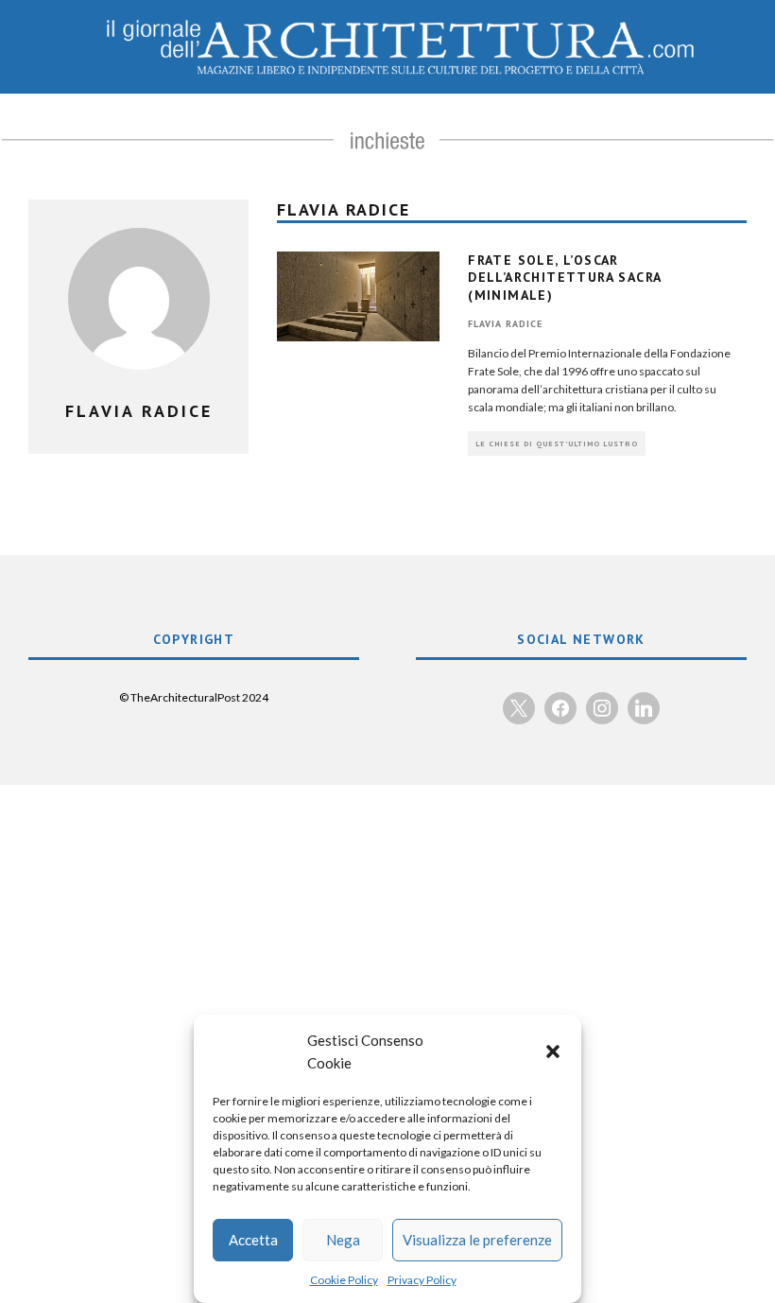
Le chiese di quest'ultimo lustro (556, 443)
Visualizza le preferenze (477, 1239)
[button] (552, 1051)
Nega (343, 1239)
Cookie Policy (344, 1280)
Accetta (253, 1239)
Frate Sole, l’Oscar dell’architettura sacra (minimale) (564, 277)
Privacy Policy (422, 1280)
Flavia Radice (505, 324)
